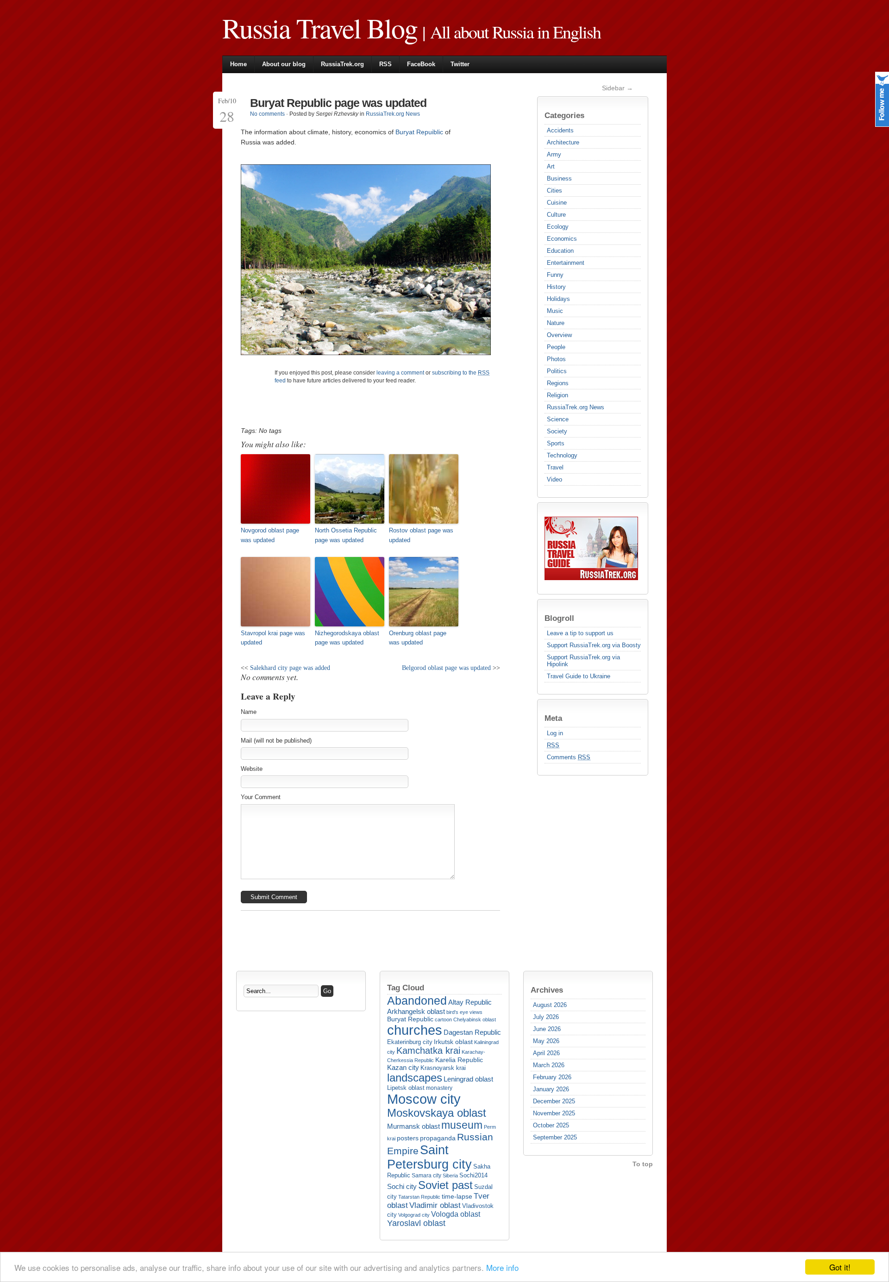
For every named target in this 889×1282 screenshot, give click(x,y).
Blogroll (559, 618)
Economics (562, 238)
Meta (553, 718)
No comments (267, 114)
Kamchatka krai (428, 1050)
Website (252, 768)
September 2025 (555, 1137)
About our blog (284, 64)
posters (408, 1138)
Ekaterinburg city (409, 1042)
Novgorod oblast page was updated (270, 535)
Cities (554, 190)
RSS (385, 64)
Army (554, 154)
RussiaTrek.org (342, 64)
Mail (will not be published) (276, 740)
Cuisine (557, 202)
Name (249, 711)
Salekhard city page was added (290, 667)
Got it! (840, 1267)
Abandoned (417, 1000)
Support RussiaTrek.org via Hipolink (583, 661)
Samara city (426, 1175)
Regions (558, 383)
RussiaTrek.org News (575, 407)
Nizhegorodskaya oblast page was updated (347, 638)
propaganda (438, 1138)
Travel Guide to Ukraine (578, 676)
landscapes (414, 1077)
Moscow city (424, 1099)
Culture (556, 214)
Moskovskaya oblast (436, 1113)
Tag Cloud (405, 987)
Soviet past (445, 1185)
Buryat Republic (410, 1019)
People (556, 347)
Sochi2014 (473, 1175)
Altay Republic (470, 1002)
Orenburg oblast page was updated (417, 638)
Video (554, 479)
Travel (555, 467)
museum (461, 1125)
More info (502, 1267)
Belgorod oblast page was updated (446, 667)
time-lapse (457, 1196)
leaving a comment (400, 372)
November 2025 (554, 1113)
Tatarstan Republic (419, 1197)
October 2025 (551, 1125)
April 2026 (546, 1053)
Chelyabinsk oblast (474, 1019)
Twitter (460, 64)
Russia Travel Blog (319, 27)
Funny (555, 274)
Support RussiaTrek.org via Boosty (594, 645)
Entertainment (565, 262)
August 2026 (550, 1004)
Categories (564, 115)
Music (555, 310)
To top (642, 1164)
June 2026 (547, 1029)
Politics (557, 371)
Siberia (450, 1175)
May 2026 (546, 1041)
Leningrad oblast (468, 1079)
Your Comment (261, 797)
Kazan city (403, 1067)
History (556, 286)
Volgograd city (414, 1215)
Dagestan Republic (472, 1032)
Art (551, 166)
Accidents (560, 130)
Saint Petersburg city (429, 1157)
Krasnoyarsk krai (443, 1068)
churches (414, 1030)
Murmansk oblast (413, 1126)
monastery (439, 1088)
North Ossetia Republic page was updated (346, 535)
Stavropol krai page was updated (273, 638)
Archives (547, 989)
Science (558, 419)
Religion (557, 395)
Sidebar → (617, 88)
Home (238, 64)
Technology (562, 455)
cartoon (443, 1019)
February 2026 (552, 1077)
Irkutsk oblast (453, 1041)
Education (560, 250)
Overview (559, 334)
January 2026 (551, 1089)
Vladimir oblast (435, 1205)
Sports (555, 443)
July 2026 (546, 1016)
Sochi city (402, 1186)
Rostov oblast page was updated (421, 535)
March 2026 (548, 1065)
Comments (568, 757)
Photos (556, 359)
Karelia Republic (459, 1059)
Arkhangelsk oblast (416, 1011)
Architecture (563, 142)
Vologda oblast (455, 1214)
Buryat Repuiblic (419, 132)
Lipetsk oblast (406, 1087)
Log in (555, 733)
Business (559, 178)
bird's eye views (464, 1012)
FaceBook (421, 64)
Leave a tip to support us (580, 633)
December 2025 (554, 1101)
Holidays (558, 298)
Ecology (558, 226)
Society (557, 431)
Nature (555, 322)
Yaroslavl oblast (416, 1223)
